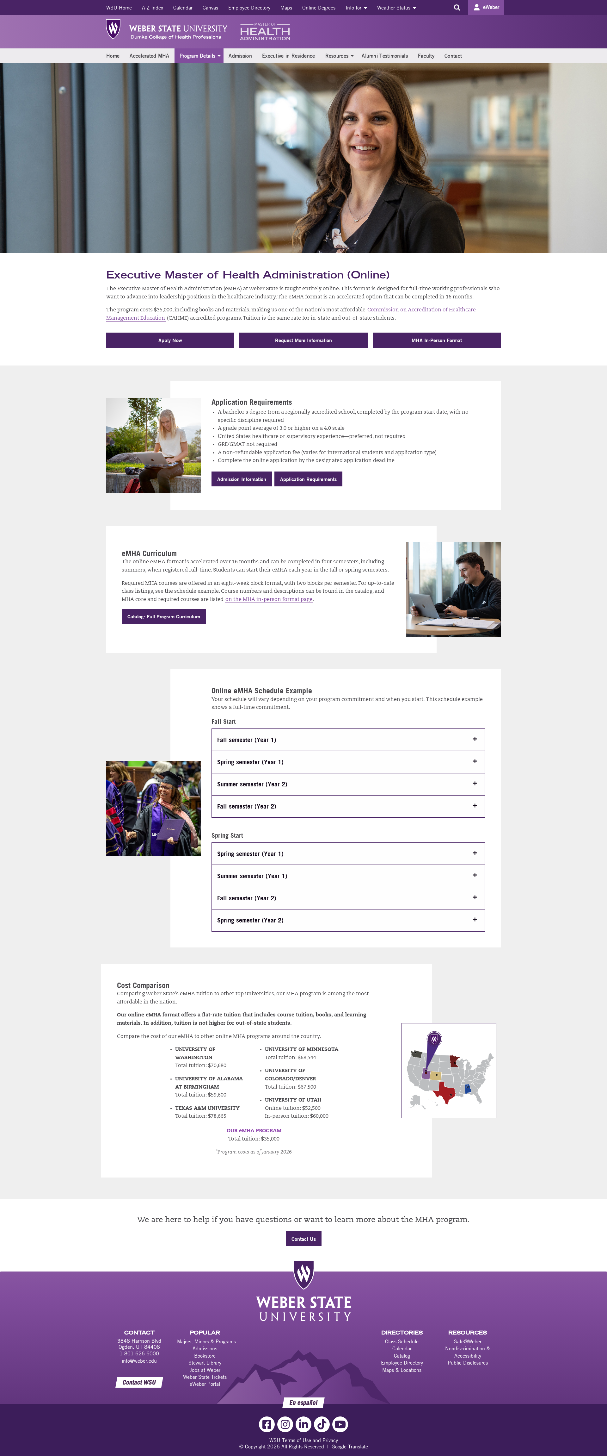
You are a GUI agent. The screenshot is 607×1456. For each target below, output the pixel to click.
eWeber (491, 7)
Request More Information (303, 340)
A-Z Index (152, 7)
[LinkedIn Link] (303, 1424)
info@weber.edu (139, 1361)
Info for (354, 7)
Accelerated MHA (149, 56)
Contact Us (303, 1238)
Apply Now (170, 340)
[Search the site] (457, 7)
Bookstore (205, 1356)
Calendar (183, 7)
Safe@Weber (467, 1341)
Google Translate (350, 1446)
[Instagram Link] (285, 1424)
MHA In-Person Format (437, 340)
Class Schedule (402, 1341)
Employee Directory (249, 7)
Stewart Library (204, 1362)
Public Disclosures (468, 1362)
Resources (337, 56)
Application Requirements (308, 479)
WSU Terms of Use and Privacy (303, 1440)
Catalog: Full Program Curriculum (163, 616)
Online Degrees (318, 7)
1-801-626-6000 (139, 1353)
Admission (240, 56)
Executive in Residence (288, 56)
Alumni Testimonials (385, 56)
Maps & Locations (401, 1370)
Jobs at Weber (205, 1370)
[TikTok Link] (322, 1424)
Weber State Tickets (205, 1377)
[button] (219, 55)
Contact (453, 56)
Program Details (198, 56)
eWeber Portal (205, 1384)
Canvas (210, 7)
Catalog (402, 1356)
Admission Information (241, 479)
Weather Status (394, 7)
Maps (286, 7)
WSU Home (119, 7)
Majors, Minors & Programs (206, 1341)
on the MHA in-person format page (268, 599)
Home (113, 56)
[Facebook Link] (267, 1424)
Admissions (205, 1348)
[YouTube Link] (340, 1424)
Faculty (426, 56)
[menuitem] (119, 8)
